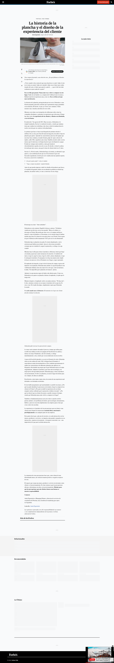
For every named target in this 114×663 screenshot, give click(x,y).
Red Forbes (45, 18)
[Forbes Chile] (51, 2)
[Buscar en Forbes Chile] (111, 2)
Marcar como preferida (57, 71)
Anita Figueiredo (36, 34)
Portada (38, 18)
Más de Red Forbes (27, 518)
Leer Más (92, 659)
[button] (112, 646)
